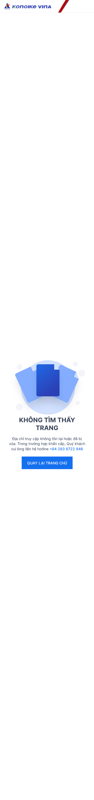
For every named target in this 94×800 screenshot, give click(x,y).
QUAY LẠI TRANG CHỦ (47, 463)
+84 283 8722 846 (66, 449)
